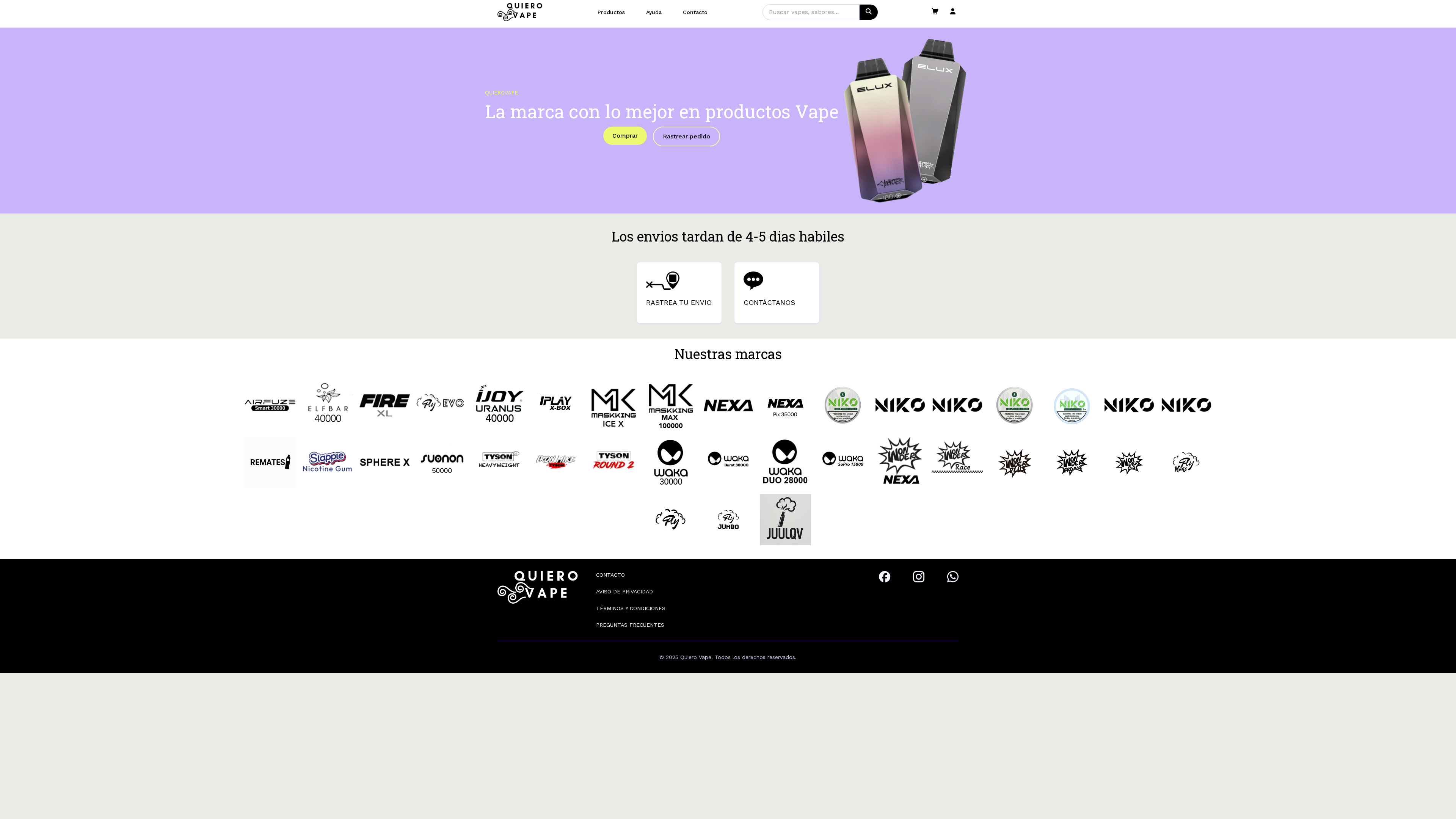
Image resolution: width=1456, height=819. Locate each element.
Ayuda (654, 12)
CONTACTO (610, 575)
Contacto (695, 12)
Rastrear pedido (686, 136)
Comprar (625, 135)
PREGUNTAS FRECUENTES (630, 625)
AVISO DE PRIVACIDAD (624, 591)
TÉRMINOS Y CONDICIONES (630, 608)
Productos (611, 12)
